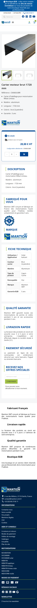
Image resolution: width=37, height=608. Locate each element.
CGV (3, 520)
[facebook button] (23, 16)
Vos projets (5, 515)
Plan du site (6, 544)
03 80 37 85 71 (29, 13)
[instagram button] (33, 16)
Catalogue (7, 13)
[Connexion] (29, 22)
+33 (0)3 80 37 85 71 (11, 501)
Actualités (17, 13)
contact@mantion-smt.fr (13, 499)
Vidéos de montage (8, 536)
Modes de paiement (9, 534)
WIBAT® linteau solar (9, 568)
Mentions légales (8, 517)
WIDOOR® (5, 571)
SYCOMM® (5, 555)
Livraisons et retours (9, 531)
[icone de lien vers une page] (4, 582)
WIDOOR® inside (8, 574)
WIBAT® (5, 561)
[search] (4, 16)
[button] (13, 22)
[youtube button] (26, 16)
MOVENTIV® (6, 553)
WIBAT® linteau (7, 566)
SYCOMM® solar (7, 558)
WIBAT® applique (8, 563)
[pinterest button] (30, 16)
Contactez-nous (7, 510)
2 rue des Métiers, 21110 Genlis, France (18, 496)
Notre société (6, 512)
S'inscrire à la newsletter (10, 601)
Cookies (4, 523)
